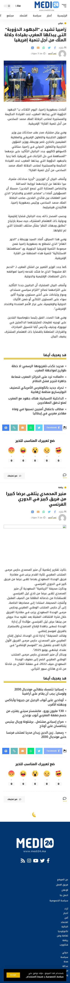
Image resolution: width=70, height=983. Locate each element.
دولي (60, 23)
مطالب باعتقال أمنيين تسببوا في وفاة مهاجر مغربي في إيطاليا (39, 411)
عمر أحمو (52, 53)
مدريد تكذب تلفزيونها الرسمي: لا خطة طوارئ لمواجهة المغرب (39, 368)
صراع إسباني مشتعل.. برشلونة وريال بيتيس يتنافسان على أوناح (35, 724)
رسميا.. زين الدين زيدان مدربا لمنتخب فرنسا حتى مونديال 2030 (36, 735)
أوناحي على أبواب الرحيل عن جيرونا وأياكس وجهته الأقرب (35, 702)
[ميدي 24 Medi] (47, 6)
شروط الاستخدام (34, 976)
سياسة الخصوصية (54, 976)
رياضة (60, 487)
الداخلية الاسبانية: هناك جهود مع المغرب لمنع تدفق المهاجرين (37, 401)
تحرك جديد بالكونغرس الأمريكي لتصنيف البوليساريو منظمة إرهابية (38, 390)
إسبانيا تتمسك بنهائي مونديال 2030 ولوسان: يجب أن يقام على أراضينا (40, 691)
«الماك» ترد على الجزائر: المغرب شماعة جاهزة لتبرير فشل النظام (38, 379)
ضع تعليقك (12, 476)
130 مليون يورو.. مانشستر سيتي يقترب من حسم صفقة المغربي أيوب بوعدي (36, 713)
